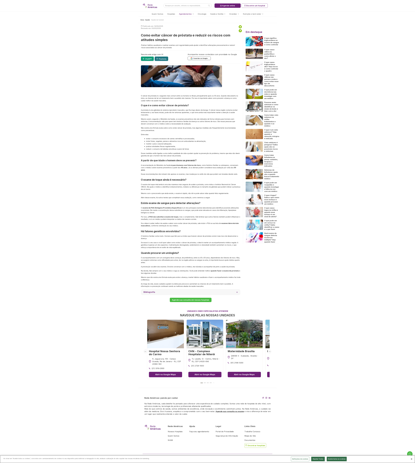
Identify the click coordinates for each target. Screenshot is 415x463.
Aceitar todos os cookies (337, 459)
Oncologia (202, 14)
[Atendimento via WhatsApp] (410, 454)
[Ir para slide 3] (208, 382)
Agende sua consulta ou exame (230, 411)
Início (142, 20)
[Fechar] (411, 459)
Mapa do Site (250, 436)
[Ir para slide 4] (211, 382)
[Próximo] (269, 351)
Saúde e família (216, 14)
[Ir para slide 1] (201, 382)
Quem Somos (157, 14)
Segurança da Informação (227, 436)
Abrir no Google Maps (165, 374)
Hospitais (171, 14)
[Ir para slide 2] (205, 382)
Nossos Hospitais (175, 431)
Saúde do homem (157, 20)
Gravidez (233, 14)
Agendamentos (185, 14)
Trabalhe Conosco (252, 431)
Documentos (249, 440)
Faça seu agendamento (199, 431)
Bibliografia (149, 292)
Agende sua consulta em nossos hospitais (190, 300)
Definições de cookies (300, 459)
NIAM (170, 440)
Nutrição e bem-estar (252, 14)
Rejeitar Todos (318, 459)
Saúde (147, 20)
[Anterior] (145, 351)
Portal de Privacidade (225, 431)
